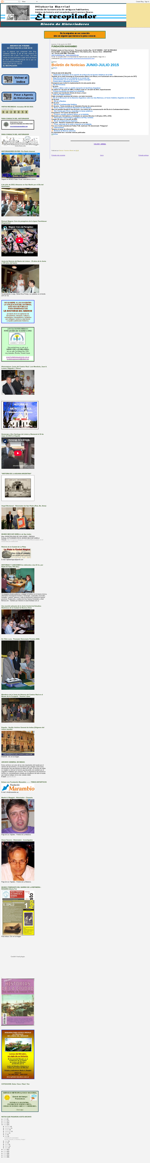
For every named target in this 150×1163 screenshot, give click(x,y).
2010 (5, 1157)
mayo (6, 1141)
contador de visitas (7, 109)
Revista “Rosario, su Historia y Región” (15, 1139)
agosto (7, 1133)
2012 (5, 1153)
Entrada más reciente (58, 155)
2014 (5, 1149)
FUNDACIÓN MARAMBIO (12, 1138)
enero (6, 1147)
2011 (5, 1155)
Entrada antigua (144, 155)
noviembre (8, 1128)
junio (6, 1136)
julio (6, 1134)
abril (6, 1142)
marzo (7, 1144)
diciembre (7, 1126)
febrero (7, 1146)
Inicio (102, 155)
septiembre (8, 1131)
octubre (7, 1129)
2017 (5, 1121)
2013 (5, 1151)
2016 (5, 1123)
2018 (5, 1119)
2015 (5, 1125)
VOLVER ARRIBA (100, 144)
